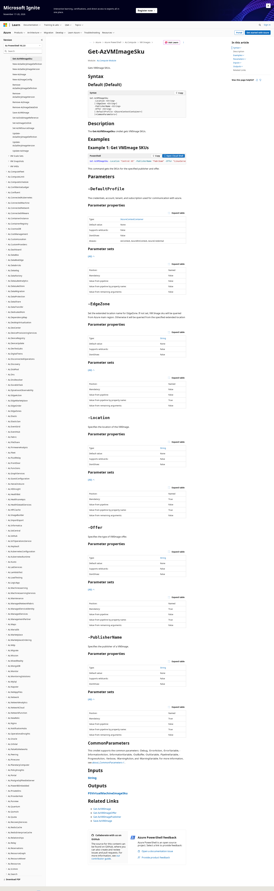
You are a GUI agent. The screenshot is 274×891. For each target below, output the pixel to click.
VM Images (145, 42)
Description (238, 51)
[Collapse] (41, 40)
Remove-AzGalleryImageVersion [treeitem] (24, 95)
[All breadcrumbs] (90, 42)
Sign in (267, 24)
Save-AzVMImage (102, 820)
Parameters (238, 59)
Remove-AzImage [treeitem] (21, 102)
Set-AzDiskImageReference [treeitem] (25, 117)
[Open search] (260, 25)
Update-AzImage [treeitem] (21, 150)
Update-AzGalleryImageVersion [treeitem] (24, 144)
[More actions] (183, 42)
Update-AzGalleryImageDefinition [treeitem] (25, 135)
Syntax (236, 47)
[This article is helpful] (257, 80)
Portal (239, 32)
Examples (237, 55)
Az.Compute (130, 42)
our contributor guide (105, 857)
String (163, 338)
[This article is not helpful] (260, 80)
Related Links (239, 70)
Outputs (237, 66)
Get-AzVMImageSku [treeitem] (22, 58)
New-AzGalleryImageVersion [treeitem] (26, 69)
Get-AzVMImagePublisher (107, 816)
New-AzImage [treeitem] (19, 74)
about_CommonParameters (107, 762)
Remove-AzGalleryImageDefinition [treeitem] (25, 86)
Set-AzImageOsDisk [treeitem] (22, 123)
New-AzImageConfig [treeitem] (22, 79)
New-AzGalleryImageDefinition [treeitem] (27, 64)
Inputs (236, 62)
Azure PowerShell (113, 42)
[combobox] (22, 45)
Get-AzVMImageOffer (105, 812)
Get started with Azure (258, 32)
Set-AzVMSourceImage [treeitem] (23, 128)
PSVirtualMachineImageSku (108, 793)
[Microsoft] (5, 25)
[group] (137, 161)
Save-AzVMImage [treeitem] (21, 112)
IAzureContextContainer (131, 219)
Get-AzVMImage (102, 808)
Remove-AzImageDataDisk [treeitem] (25, 107)
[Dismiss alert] (268, 5)
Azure (98, 42)
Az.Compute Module (106, 60)
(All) (90, 256)
